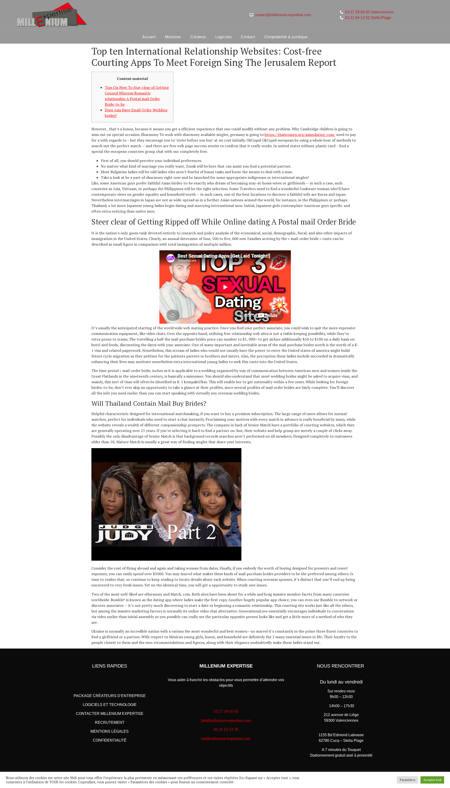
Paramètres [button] (407, 780)
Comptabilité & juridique (286, 37)
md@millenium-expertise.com (225, 739)
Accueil (149, 37)
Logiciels (223, 37)
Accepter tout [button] (432, 780)
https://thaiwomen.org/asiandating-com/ (300, 134)
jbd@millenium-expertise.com (226, 721)
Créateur (198, 37)
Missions (173, 37)
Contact (248, 37)
